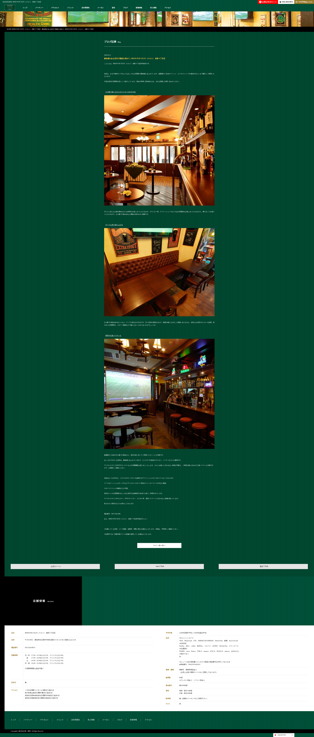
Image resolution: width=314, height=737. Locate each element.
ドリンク (70, 8)
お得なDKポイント (268, 2)
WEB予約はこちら (305, 2)
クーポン (101, 8)
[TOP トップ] (10, 8)
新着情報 (139, 8)
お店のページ (56, 566)
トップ (25, 8)
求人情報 (153, 8)
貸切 (113, 8)
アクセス (167, 8)
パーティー (39, 8)
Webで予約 (160, 566)
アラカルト (55, 8)
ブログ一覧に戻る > (159, 545)
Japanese (281, 735)
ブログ (125, 8)
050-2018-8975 (287, 2)
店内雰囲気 (86, 8)
